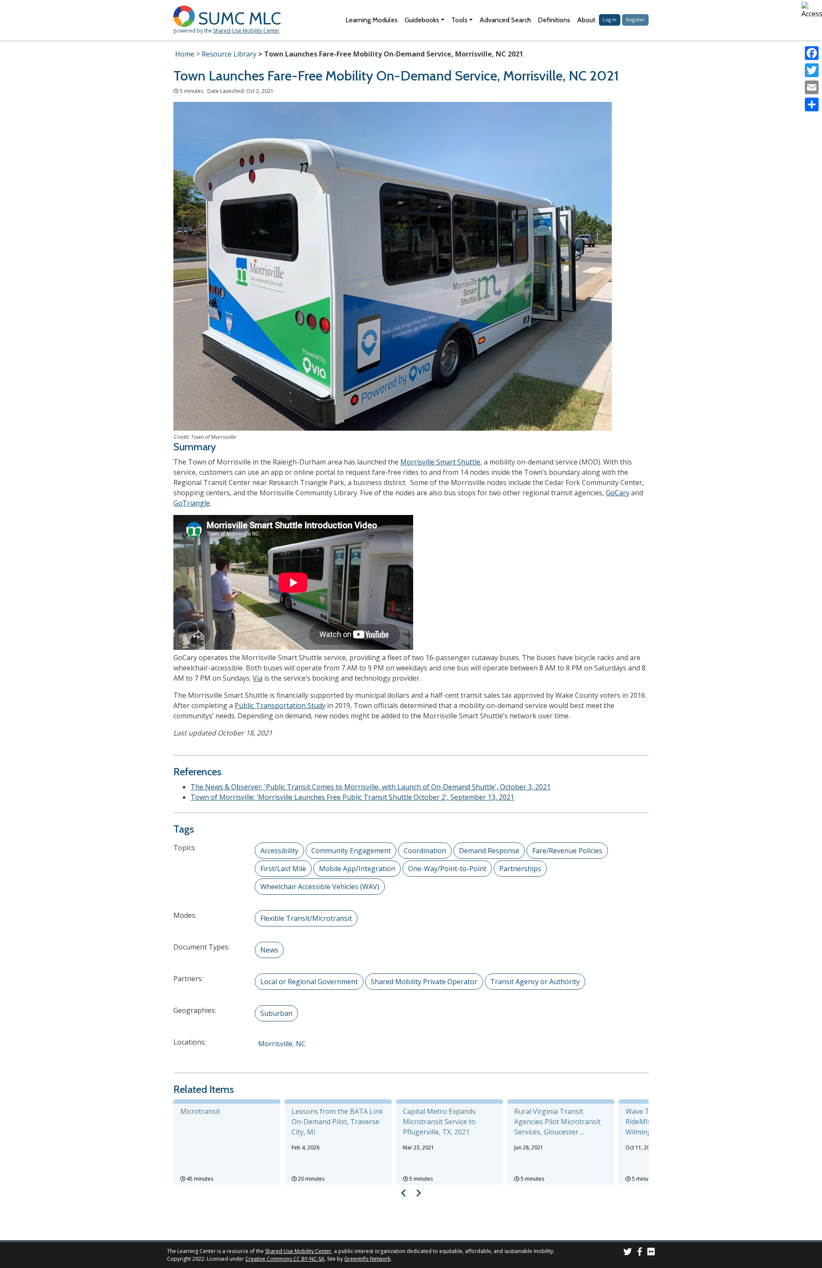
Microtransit (200, 1111)
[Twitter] (811, 70)
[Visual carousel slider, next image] (418, 1193)
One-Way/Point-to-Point (447, 868)
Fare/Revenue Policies (567, 850)
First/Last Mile (283, 868)
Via (257, 678)
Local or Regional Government (309, 981)
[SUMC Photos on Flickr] (651, 1252)
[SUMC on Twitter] (627, 1252)
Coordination (425, 850)
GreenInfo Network (367, 1258)
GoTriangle (191, 503)
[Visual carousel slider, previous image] (403, 1193)
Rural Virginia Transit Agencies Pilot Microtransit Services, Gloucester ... (557, 1122)
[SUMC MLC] (185, 15)
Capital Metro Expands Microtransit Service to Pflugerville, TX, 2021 (439, 1122)
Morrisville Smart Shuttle (440, 462)
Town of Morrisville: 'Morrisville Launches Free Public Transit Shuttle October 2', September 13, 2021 (352, 797)
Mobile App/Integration (357, 868)
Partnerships (520, 868)
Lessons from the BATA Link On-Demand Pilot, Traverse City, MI (337, 1122)
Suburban (276, 1013)
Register (635, 19)
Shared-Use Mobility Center (246, 30)
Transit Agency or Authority (535, 981)
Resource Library (229, 54)
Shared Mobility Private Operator (424, 981)
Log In (609, 19)
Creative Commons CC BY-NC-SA (285, 1258)
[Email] (811, 87)
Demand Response (489, 850)
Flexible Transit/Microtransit (306, 918)
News (269, 950)
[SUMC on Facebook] (639, 1252)
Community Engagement (351, 850)
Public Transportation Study (280, 705)
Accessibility (279, 850)
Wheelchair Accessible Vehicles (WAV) (319, 886)
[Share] (811, 104)
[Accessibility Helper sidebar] (811, 10)
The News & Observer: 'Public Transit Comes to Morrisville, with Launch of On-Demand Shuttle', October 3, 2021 (371, 787)
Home (184, 54)
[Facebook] (811, 53)
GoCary (617, 492)
